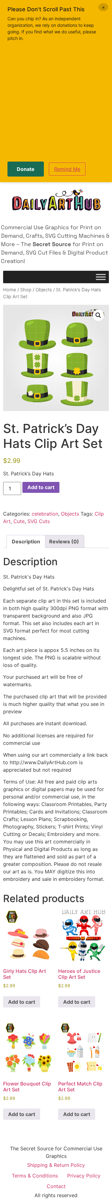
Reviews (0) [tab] (64, 541)
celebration (45, 514)
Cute (19, 521)
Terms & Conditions (35, 1175)
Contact (56, 1186)
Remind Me (67, 169)
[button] (98, 315)
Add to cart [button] (21, 1002)
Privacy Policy (83, 1175)
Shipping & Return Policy (56, 1165)
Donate (26, 169)
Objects (43, 290)
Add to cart (40, 487)
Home (9, 290)
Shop (25, 290)
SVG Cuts (38, 521)
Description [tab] (26, 541)
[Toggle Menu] (101, 277)
